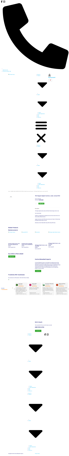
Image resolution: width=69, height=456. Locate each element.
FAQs (38, 114)
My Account (51, 77)
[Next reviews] (68, 289)
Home (9, 191)
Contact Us (39, 117)
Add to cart (41, 203)
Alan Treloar (20, 283)
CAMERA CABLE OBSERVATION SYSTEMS (17, 191)
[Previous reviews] (15, 289)
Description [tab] (37, 208)
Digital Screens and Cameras (28, 191)
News (38, 116)
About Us (38, 74)
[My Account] (49, 75)
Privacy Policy (37, 453)
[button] (41, 132)
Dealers (39, 112)
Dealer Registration (41, 113)
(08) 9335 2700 (39, 327)
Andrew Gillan (34, 283)
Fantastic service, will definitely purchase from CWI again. (34, 288)
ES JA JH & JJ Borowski (49, 283)
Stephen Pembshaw (62, 283)
